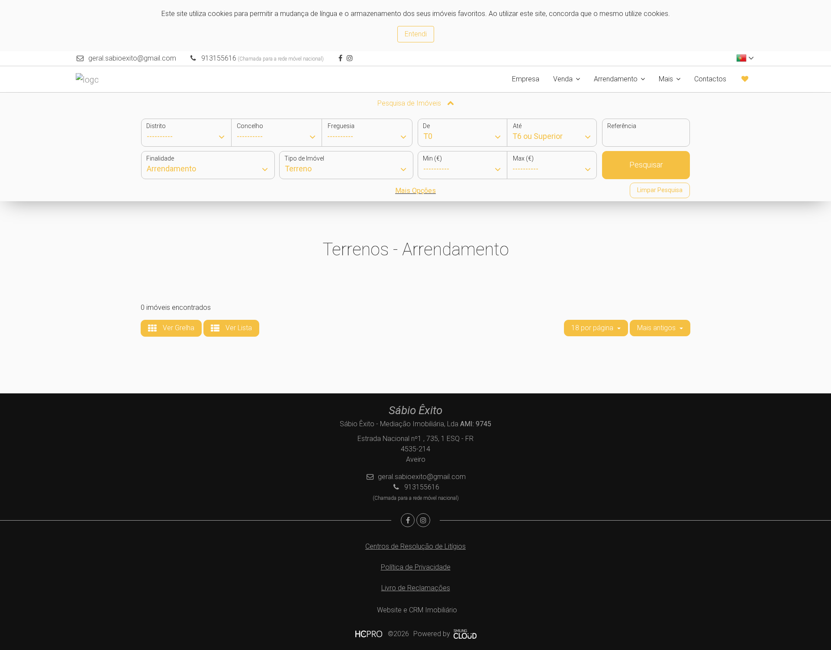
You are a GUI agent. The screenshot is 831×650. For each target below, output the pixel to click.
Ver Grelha (177, 328)
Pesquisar (646, 164)
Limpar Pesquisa (660, 190)
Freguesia (341, 125)
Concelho (250, 125)
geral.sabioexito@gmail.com (132, 58)
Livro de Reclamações (415, 588)
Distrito (156, 125)
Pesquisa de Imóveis (410, 103)
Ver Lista (238, 328)
